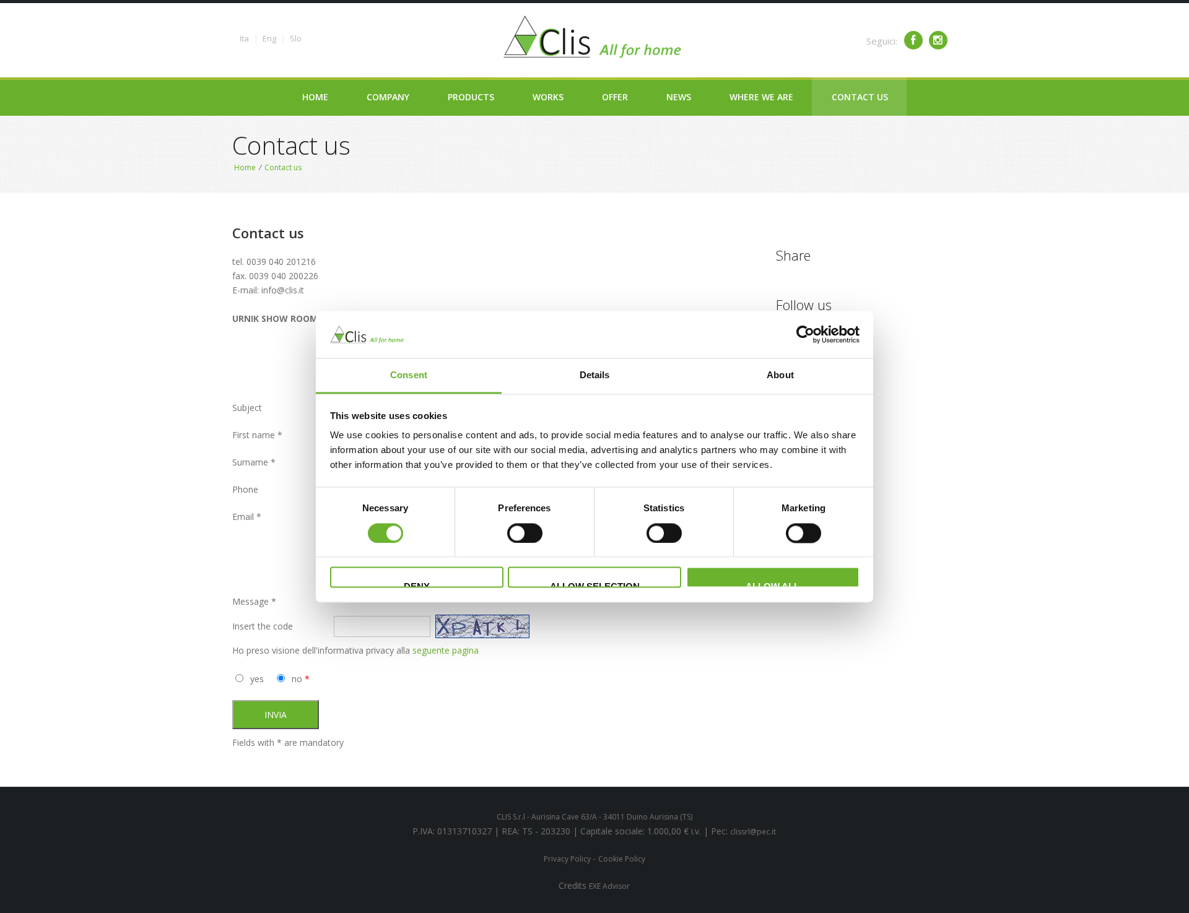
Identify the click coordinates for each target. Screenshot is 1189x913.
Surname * (254, 462)
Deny (417, 585)
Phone (245, 489)
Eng (269, 38)
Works (548, 97)
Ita (244, 38)
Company (388, 97)
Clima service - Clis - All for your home (594, 37)
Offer (615, 97)
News (678, 97)
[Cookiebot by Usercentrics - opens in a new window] (805, 334)
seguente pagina (445, 650)
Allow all (772, 585)
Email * (246, 516)
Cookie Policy (621, 859)
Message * (254, 601)
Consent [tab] (408, 375)
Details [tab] (595, 375)
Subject (247, 407)
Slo (296, 38)
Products (471, 97)
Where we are (761, 97)
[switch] (524, 533)
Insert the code (262, 626)
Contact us (860, 97)
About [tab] (780, 375)
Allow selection (595, 585)
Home (315, 97)
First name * (257, 435)
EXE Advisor (609, 886)
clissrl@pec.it (753, 831)
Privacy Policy (568, 859)
